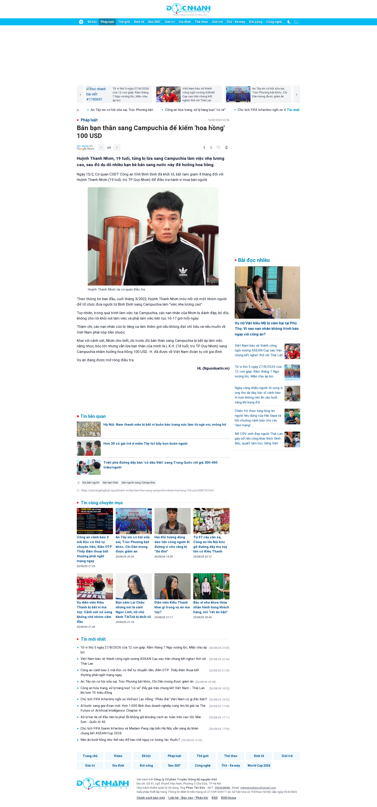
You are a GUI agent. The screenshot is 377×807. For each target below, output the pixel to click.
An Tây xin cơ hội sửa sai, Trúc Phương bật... (93, 110)
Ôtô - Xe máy (236, 22)
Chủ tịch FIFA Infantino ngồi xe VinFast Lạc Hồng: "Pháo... (250, 110)
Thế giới (124, 22)
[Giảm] (101, 147)
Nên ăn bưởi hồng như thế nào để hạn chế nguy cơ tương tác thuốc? (141, 740)
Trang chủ (90, 756)
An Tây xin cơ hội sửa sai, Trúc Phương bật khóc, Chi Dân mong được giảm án (148, 681)
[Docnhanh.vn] (103, 785)
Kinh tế (139, 22)
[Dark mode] (289, 21)
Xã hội (92, 22)
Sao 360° (154, 22)
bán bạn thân (110, 482)
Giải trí (170, 22)
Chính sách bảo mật (151, 798)
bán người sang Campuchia (138, 482)
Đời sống (255, 22)
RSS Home (228, 798)
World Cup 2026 (259, 765)
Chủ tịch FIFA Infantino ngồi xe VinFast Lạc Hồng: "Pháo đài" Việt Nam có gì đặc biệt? (155, 699)
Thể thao (201, 22)
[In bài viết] (226, 148)
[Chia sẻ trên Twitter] (211, 147)
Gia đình (185, 22)
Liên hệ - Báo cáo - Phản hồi (188, 798)
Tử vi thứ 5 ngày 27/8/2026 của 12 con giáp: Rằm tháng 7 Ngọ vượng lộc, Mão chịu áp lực (155, 649)
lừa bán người (90, 482)
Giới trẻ (217, 22)
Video (118, 756)
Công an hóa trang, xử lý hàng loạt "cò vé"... (167, 110)
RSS (215, 798)
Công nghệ (274, 22)
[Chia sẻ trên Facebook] (204, 147)
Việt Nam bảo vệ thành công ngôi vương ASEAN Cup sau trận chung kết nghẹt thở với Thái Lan (155, 661)
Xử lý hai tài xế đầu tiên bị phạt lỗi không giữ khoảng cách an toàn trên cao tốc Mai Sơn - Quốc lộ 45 (155, 719)
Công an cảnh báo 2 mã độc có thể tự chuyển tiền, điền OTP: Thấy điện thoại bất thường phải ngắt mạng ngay (155, 672)
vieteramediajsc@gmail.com (258, 787)
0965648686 (223, 787)
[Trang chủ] (81, 21)
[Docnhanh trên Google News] (85, 147)
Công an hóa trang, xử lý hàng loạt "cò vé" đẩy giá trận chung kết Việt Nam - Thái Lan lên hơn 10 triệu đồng (155, 690)
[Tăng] (116, 147)
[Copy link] (219, 148)
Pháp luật (107, 22)
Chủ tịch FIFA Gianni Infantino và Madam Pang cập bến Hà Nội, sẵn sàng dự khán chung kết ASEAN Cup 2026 (155, 730)
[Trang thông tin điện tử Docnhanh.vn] (188, 9)
